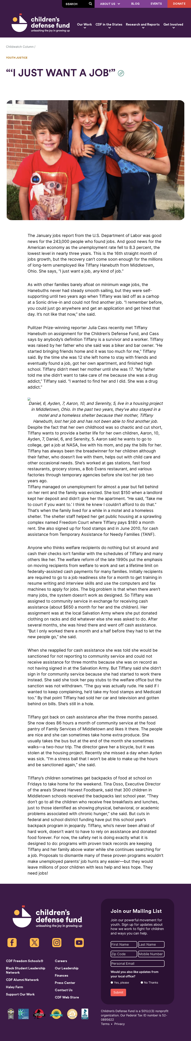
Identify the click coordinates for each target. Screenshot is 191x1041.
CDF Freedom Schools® (24, 961)
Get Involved (173, 24)
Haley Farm (14, 987)
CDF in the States (109, 24)
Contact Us (64, 990)
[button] (122, 73)
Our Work (84, 24)
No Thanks (151, 983)
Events (156, 3)
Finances (61, 975)
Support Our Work (20, 994)
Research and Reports (143, 24)
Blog (135, 3)
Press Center (65, 982)
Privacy (119, 1024)
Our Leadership (67, 968)
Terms (105, 1024)
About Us (108, 4)
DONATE (179, 3)
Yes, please (121, 983)
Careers (61, 961)
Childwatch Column (20, 47)
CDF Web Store (67, 997)
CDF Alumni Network (22, 979)
